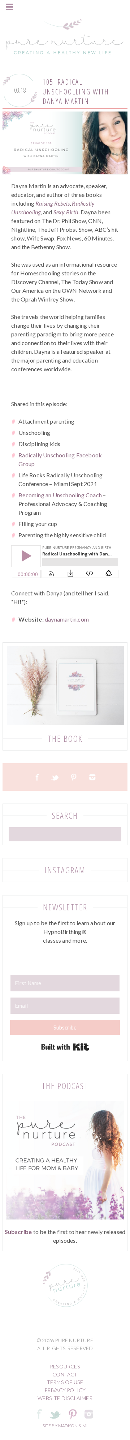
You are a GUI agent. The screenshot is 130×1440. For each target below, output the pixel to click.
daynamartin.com (67, 619)
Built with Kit (65, 1046)
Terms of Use (65, 1382)
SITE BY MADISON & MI (65, 1425)
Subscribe (18, 1231)
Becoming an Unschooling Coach (60, 495)
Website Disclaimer (65, 1398)
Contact (64, 1374)
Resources (65, 1366)
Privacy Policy (65, 1390)
